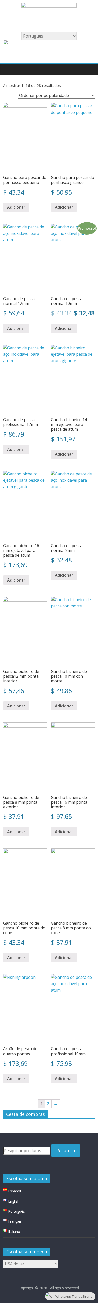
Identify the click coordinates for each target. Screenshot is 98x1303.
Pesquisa (65, 1150)
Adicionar (16, 207)
